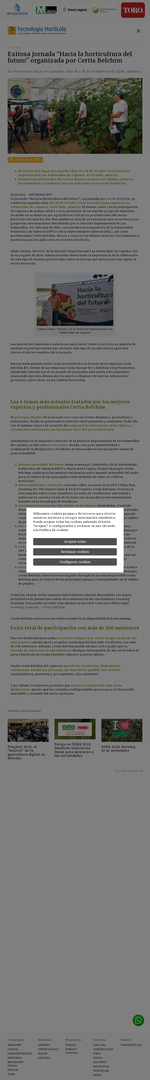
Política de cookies (53, 530)
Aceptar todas (75, 542)
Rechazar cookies (75, 552)
